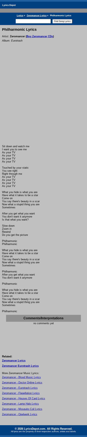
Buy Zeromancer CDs (40, 36)
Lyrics (20, 15)
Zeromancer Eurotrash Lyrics (20, 365)
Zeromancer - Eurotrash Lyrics (20, 387)
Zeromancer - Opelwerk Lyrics (19, 414)
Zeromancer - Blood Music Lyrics (21, 377)
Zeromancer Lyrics (37, 15)
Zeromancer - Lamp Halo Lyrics (20, 403)
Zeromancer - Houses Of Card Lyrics (23, 398)
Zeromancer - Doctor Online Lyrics (22, 382)
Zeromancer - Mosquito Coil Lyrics (22, 409)
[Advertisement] (43, 99)
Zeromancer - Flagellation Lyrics (21, 393)
